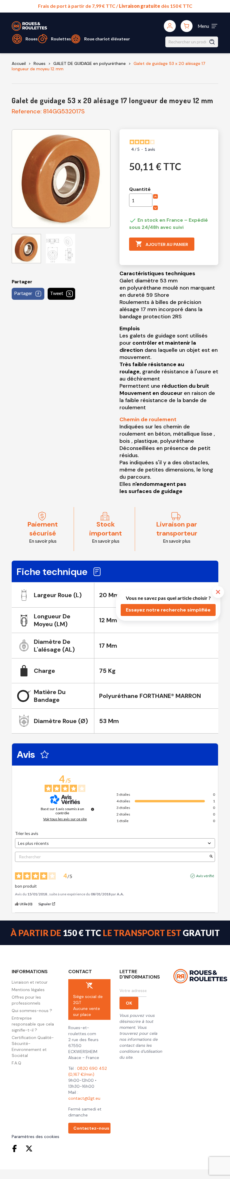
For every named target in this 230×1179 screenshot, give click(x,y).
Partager (23, 293)
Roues (31, 38)
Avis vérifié (205, 876)
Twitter (29, 1148)
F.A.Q (16, 1063)
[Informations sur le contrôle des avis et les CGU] (92, 809)
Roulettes (61, 38)
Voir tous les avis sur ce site (65, 819)
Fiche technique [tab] (51, 571)
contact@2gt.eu (84, 1098)
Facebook (15, 1148)
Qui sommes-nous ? (32, 1010)
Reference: (27, 111)
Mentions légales (28, 989)
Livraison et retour (30, 982)
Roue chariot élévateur (107, 38)
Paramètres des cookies (35, 1136)
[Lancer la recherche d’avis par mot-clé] (211, 856)
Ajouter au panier (161, 243)
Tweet (56, 293)
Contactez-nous (91, 1128)
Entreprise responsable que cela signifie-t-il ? (33, 1024)
